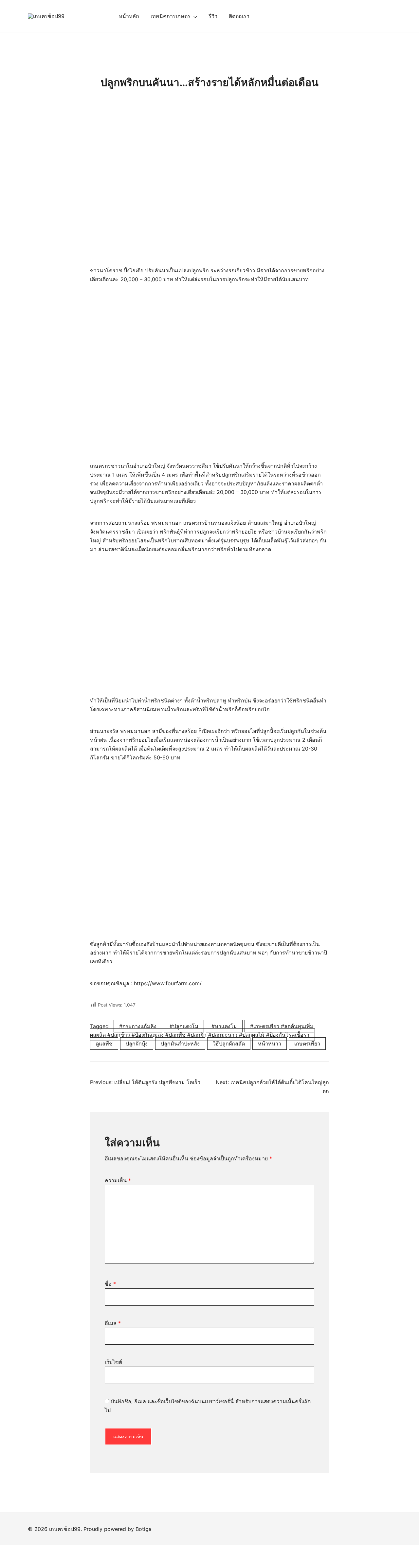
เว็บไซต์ (113, 1362)
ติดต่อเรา (239, 16)
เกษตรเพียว (307, 1043)
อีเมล (113, 1323)
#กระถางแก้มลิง (137, 1026)
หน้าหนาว (269, 1043)
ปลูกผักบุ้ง (137, 1043)
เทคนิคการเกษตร (171, 16)
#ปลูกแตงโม (184, 1026)
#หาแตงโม (224, 1026)
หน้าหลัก (129, 16)
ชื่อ (110, 1284)
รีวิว (213, 16)
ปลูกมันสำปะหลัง (180, 1043)
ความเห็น (118, 1180)
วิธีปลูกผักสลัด (229, 1043)
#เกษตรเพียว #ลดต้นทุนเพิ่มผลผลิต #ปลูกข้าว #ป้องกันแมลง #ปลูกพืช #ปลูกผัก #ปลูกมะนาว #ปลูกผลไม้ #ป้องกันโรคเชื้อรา (202, 1030)
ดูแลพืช (104, 1043)
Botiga (144, 1529)
